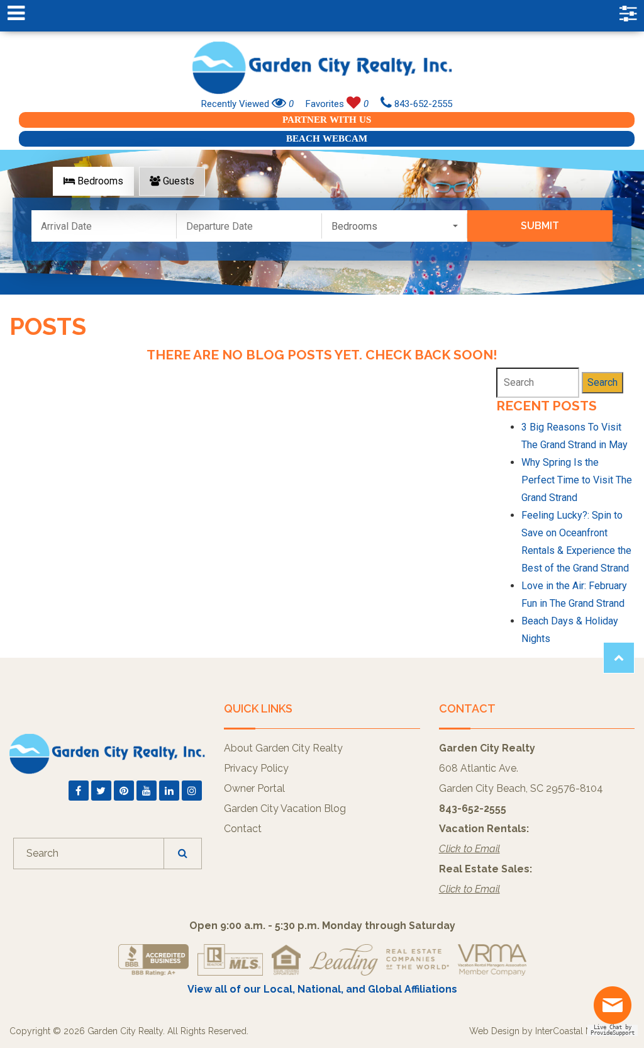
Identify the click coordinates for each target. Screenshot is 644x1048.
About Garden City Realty (283, 748)
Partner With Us (326, 120)
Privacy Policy (256, 768)
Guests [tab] (177, 181)
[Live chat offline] (616, 1010)
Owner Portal (254, 788)
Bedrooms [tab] (99, 181)
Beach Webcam (326, 138)
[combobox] (394, 226)
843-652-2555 (422, 104)
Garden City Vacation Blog (285, 808)
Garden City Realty (322, 67)
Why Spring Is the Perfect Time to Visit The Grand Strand (576, 480)
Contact (243, 829)
